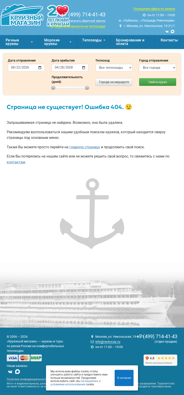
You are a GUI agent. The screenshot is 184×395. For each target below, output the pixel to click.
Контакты (169, 40)
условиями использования (67, 384)
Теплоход (102, 60)
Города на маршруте (114, 82)
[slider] (53, 87)
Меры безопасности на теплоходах (79, 26)
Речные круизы (12, 42)
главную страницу (84, 147)
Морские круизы (52, 42)
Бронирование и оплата (130, 42)
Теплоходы (92, 40)
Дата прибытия (63, 60)
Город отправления (153, 60)
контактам (16, 162)
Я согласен (124, 377)
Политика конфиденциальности (27, 379)
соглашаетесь (90, 381)
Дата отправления (22, 60)
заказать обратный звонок (87, 20)
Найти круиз (158, 82)
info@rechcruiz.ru (107, 342)
